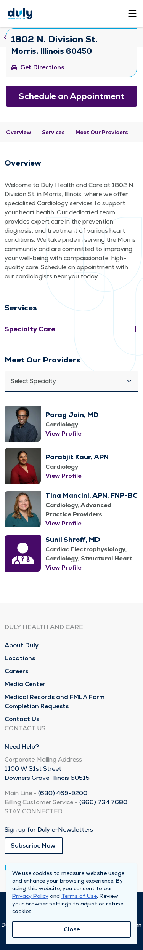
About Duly (22, 645)
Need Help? (22, 746)
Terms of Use (79, 896)
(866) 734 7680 (103, 802)
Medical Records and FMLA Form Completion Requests (54, 701)
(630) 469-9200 (62, 793)
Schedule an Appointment (71, 96)
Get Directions (42, 67)
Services (53, 132)
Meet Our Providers (102, 132)
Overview (18, 132)
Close (72, 929)
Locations (20, 658)
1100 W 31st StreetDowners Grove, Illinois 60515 (47, 773)
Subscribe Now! (34, 845)
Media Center (25, 684)
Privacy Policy (30, 896)
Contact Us (22, 719)
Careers (16, 671)
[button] (71, 381)
